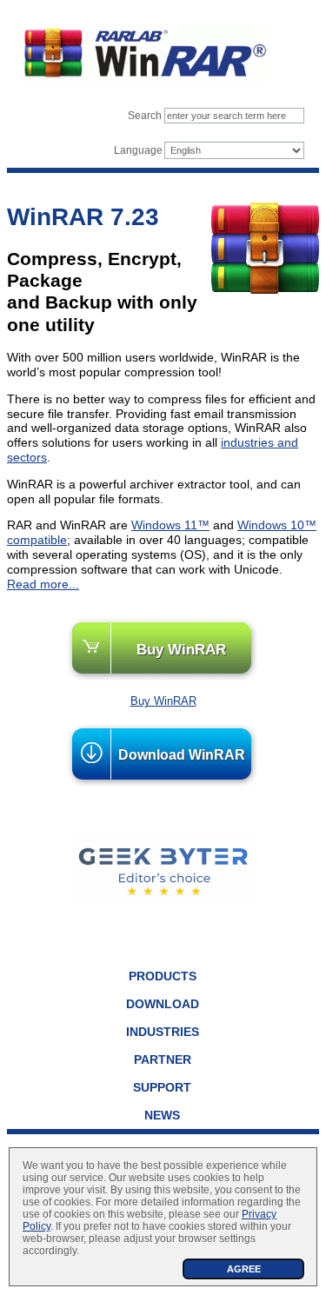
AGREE (244, 1269)
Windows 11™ (170, 525)
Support (162, 1087)
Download (162, 1004)
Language (138, 150)
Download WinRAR (181, 754)
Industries (162, 1032)
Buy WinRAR (181, 649)
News (162, 1115)
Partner (162, 1059)
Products (162, 976)
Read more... (43, 584)
